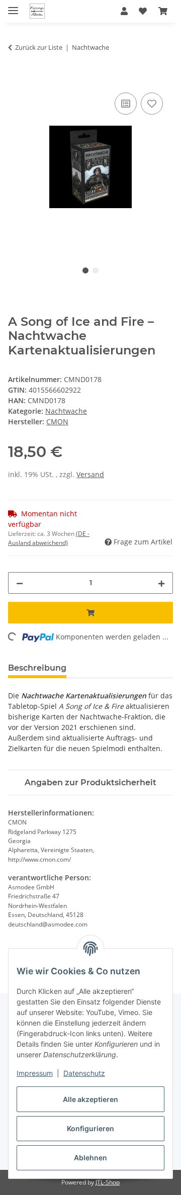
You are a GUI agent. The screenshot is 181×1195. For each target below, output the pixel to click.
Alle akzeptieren (90, 1099)
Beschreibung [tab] (37, 668)
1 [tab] (85, 270)
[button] (124, 11)
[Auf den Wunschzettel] (152, 104)
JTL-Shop (108, 1182)
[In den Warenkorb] (16, 78)
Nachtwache (66, 411)
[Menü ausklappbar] (13, 6)
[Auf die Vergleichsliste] (126, 104)
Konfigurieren (90, 1128)
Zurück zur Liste (38, 47)
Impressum (35, 1073)
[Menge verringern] (20, 583)
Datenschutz (84, 1073)
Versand (90, 474)
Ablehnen (90, 1157)
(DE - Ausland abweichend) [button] (48, 538)
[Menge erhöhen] (161, 583)
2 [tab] (96, 270)
